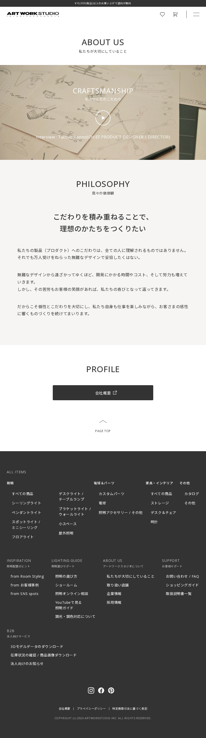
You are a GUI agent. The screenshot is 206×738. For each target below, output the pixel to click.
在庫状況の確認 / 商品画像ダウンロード (44, 655)
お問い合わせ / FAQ (182, 576)
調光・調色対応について (75, 616)
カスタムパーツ (111, 493)
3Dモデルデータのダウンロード (37, 646)
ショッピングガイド (182, 585)
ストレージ (160, 503)
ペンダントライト (26, 512)
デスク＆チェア (163, 512)
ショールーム (66, 585)
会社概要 (64, 708)
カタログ (191, 493)
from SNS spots (24, 593)
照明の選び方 (66, 576)
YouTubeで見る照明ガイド (68, 605)
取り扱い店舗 (118, 585)
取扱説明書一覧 (178, 593)
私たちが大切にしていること (130, 576)
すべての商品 (22, 493)
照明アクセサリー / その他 (120, 512)
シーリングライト (26, 503)
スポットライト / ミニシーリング (26, 524)
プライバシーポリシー (91, 708)
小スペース (68, 523)
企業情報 (114, 593)
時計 (154, 521)
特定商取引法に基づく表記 (129, 708)
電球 (102, 503)
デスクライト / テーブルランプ (71, 496)
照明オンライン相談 (71, 593)
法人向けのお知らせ (27, 663)
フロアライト (23, 536)
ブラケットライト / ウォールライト (75, 511)
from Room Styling (27, 576)
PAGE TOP (103, 431)
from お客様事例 (25, 585)
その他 (189, 503)
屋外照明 (66, 533)
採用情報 (114, 602)
